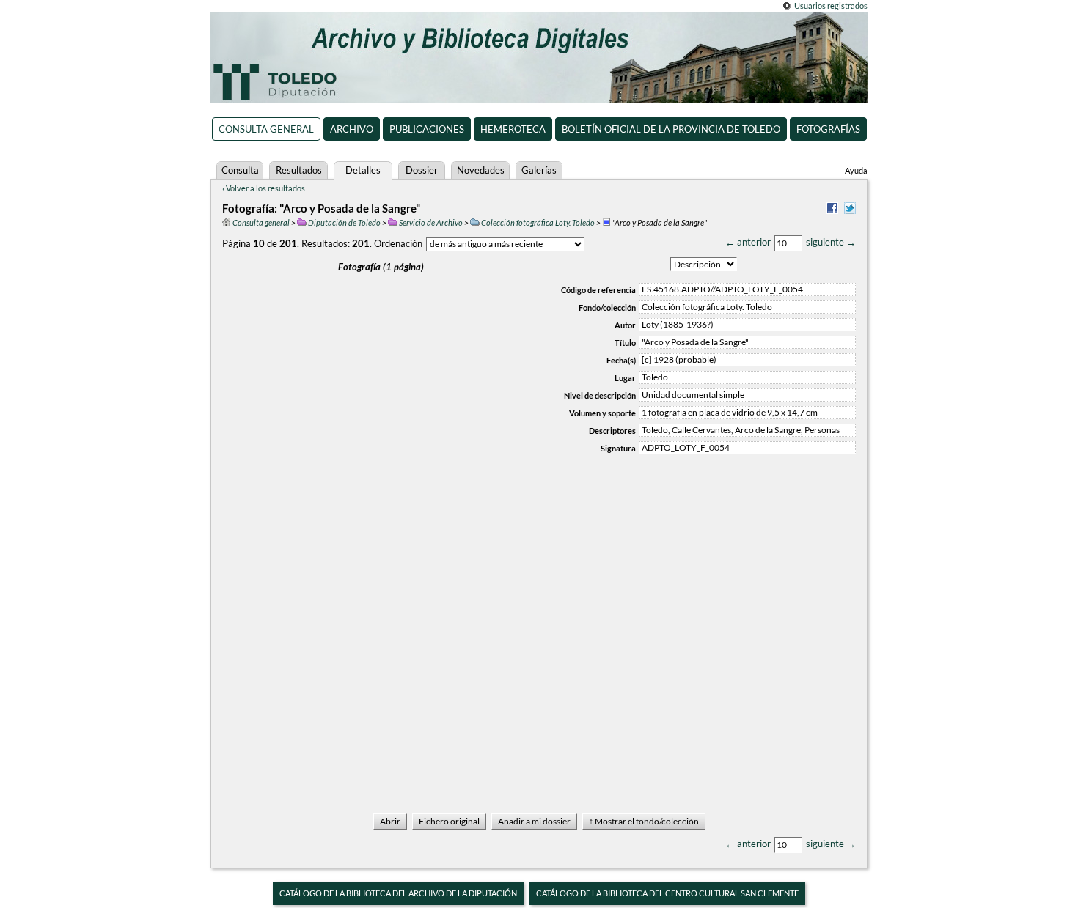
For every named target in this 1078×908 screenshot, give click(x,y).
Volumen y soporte (602, 413)
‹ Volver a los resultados (263, 188)
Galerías (539, 170)
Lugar (625, 378)
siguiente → (831, 242)
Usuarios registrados (831, 5)
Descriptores (612, 430)
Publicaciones (426, 129)
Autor (625, 325)
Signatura (618, 448)
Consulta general (266, 129)
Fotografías (828, 129)
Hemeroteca (513, 129)
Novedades (481, 170)
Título (625, 342)
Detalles (363, 170)
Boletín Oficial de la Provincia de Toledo (671, 129)
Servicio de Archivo (431, 222)
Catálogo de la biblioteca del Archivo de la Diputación (398, 893)
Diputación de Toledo (344, 222)
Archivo (351, 129)
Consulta (240, 170)
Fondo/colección (607, 307)
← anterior (748, 242)
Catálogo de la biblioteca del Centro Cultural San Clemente (667, 893)
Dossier (422, 170)
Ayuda (856, 170)
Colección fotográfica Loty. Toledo (538, 222)
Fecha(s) (621, 360)
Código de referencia (598, 290)
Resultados (299, 170)
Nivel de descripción (600, 395)
